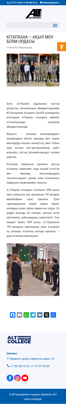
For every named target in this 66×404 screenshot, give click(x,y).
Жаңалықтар (25, 47)
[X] (46, 315)
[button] (61, 46)
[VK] (39, 315)
